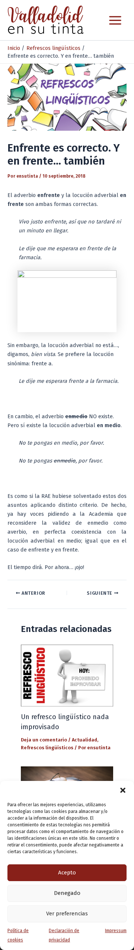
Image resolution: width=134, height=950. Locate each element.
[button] (123, 790)
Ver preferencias (67, 913)
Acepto (67, 872)
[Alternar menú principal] (115, 20)
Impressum (116, 930)
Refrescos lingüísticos (47, 747)
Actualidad (84, 740)
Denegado (67, 893)
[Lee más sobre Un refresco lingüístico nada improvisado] (67, 675)
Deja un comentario (44, 740)
